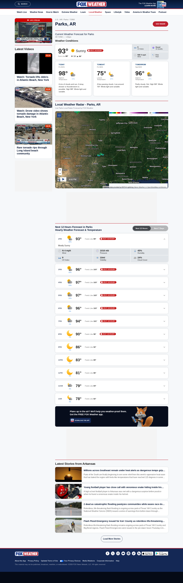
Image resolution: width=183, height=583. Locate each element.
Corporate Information (105, 561)
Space (108, 12)
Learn (83, 12)
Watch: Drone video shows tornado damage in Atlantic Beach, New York (32, 113)
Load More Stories (111, 539)
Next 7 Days (159, 228)
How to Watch (52, 12)
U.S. (57, 20)
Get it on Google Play (161, 554)
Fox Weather (91, 4)
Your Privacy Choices (72, 561)
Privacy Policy (33, 561)
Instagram (118, 553)
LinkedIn (128, 553)
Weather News (36, 12)
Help (117, 561)
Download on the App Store (147, 554)
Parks (66, 20)
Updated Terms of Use (49, 561)
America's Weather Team (144, 12)
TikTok (134, 553)
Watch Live (22, 12)
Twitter (113, 553)
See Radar (160, 24)
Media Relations (89, 561)
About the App (20, 561)
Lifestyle (118, 12)
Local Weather (95, 12)
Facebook (107, 553)
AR (61, 20)
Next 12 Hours (142, 228)
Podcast (162, 12)
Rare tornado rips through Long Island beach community (32, 150)
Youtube (123, 553)
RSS (139, 553)
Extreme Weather (70, 12)
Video (127, 12)
